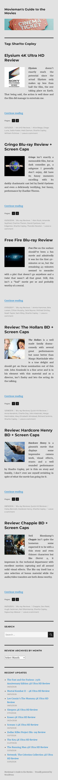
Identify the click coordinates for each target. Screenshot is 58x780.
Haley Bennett (10, 509)
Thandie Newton (34, 226)
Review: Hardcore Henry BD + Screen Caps (28, 432)
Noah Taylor (9, 313)
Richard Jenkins (45, 416)
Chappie (36, 606)
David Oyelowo (33, 223)
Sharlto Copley (39, 130)
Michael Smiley (43, 310)
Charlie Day (23, 413)
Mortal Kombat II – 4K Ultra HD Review (28, 691)
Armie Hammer (39, 307)
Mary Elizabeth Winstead (26, 416)
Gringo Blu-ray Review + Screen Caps (28, 146)
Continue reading (13, 113)
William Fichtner (11, 133)
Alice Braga (38, 127)
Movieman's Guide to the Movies (18, 772)
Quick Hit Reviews (38, 410)
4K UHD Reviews (23, 127)
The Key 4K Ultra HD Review (22, 739)
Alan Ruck (37, 220)
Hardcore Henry (25, 509)
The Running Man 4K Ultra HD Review (27, 747)
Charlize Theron (19, 223)
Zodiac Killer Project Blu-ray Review (26, 732)
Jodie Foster (15, 130)
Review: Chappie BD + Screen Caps (26, 525)
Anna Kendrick (11, 413)
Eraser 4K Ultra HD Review (21, 717)
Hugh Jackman (11, 609)
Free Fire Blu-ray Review (28, 240)
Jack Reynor (30, 310)
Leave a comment (30, 133)
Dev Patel (45, 606)
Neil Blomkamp (26, 609)
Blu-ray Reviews (23, 220)
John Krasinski (35, 413)
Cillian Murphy (17, 310)
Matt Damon (27, 130)
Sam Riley (20, 313)
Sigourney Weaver (12, 612)
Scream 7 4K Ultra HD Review (22, 724)
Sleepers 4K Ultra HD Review (22, 709)
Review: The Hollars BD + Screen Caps (28, 329)
